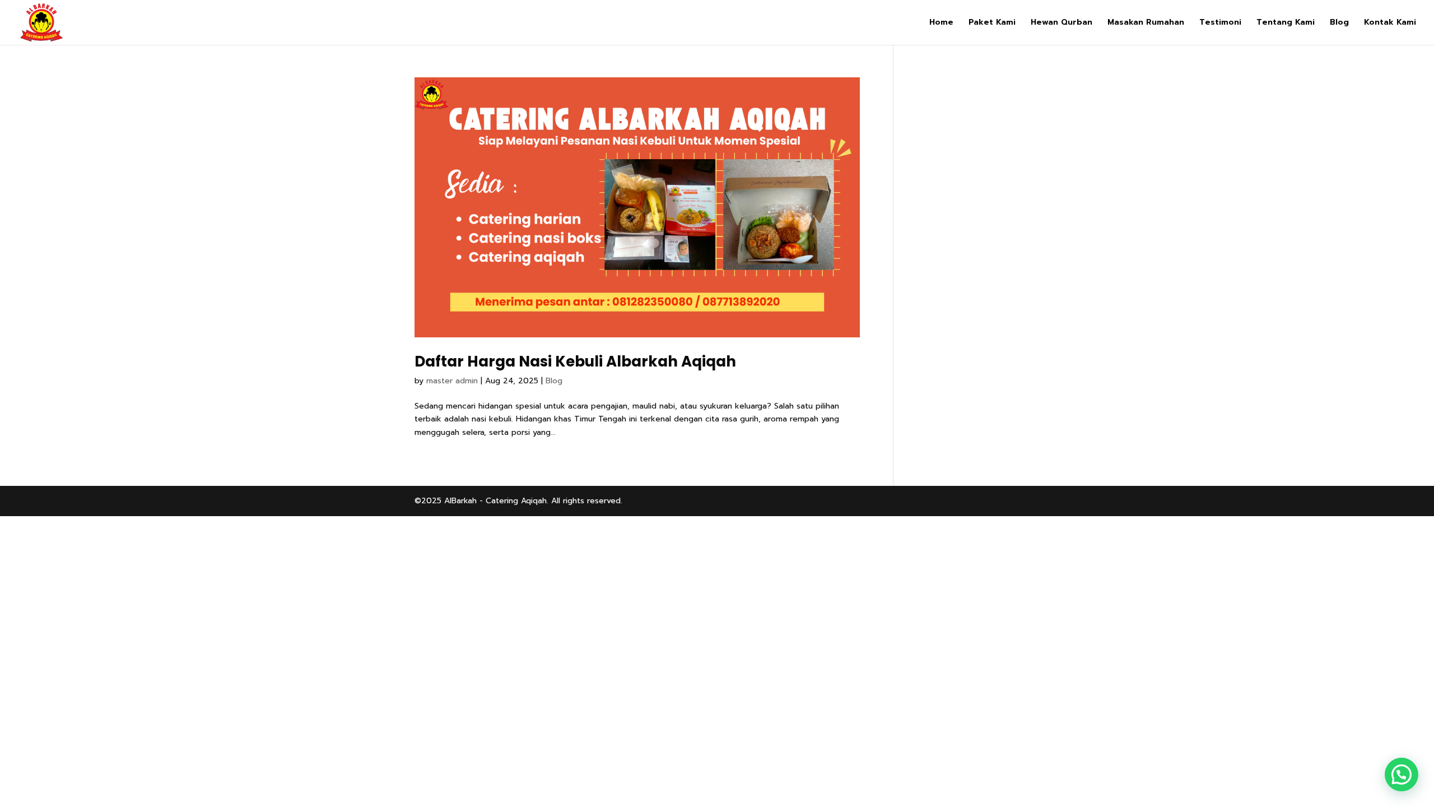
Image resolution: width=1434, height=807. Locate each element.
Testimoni (1220, 23)
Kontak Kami (1390, 23)
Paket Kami (992, 23)
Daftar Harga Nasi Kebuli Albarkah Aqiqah (575, 361)
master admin (452, 381)
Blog (1339, 23)
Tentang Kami (1285, 23)
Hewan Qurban (1061, 23)
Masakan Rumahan (1145, 23)
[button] (1401, 774)
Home (941, 23)
